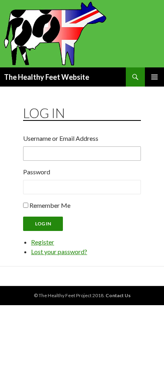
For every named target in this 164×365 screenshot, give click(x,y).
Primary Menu (154, 77)
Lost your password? (59, 251)
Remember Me (49, 205)
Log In (43, 224)
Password (36, 172)
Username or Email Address (60, 138)
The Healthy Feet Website (46, 77)
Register (42, 242)
